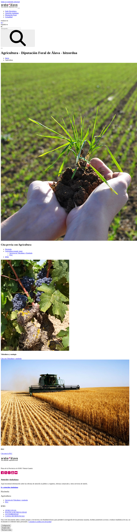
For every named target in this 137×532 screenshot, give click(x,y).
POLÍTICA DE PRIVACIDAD (16, 512)
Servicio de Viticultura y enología (16, 500)
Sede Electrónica (10, 11)
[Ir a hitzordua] (9, 7)
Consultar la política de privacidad (39, 522)
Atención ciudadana (12, 13)
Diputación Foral (11, 15)
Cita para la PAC (6, 453)
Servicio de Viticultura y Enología (20, 253)
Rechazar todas (6, 530)
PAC (11, 255)
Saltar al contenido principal (10, 2)
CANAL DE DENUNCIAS (15, 516)
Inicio (7, 58)
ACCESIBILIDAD (12, 514)
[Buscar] (18, 38)
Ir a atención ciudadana (9, 487)
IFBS (7, 257)
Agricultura (13, 251)
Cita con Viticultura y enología (11, 358)
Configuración (6, 525)
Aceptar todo (6, 528)
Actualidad (9, 17)
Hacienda (8, 249)
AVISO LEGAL (10, 510)
